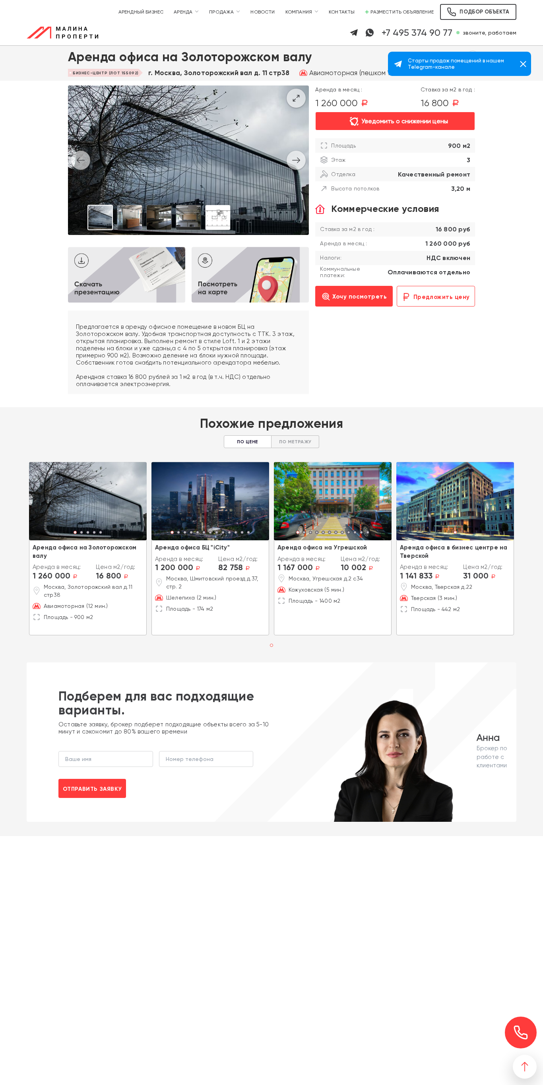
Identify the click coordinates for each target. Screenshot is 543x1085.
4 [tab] (94, 533)
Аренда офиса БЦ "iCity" (192, 547)
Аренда (183, 12)
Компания (298, 12)
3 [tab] (88, 533)
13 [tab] (248, 533)
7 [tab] (210, 533)
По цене (247, 441)
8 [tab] (216, 533)
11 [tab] (236, 533)
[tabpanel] (88, 501)
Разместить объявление (402, 12)
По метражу (295, 441)
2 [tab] (81, 533)
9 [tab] (223, 533)
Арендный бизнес (141, 12)
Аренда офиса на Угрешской (322, 547)
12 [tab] (242, 533)
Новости (262, 12)
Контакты (342, 12)
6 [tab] (204, 533)
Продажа (221, 12)
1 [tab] (75, 533)
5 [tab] (100, 533)
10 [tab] (229, 533)
